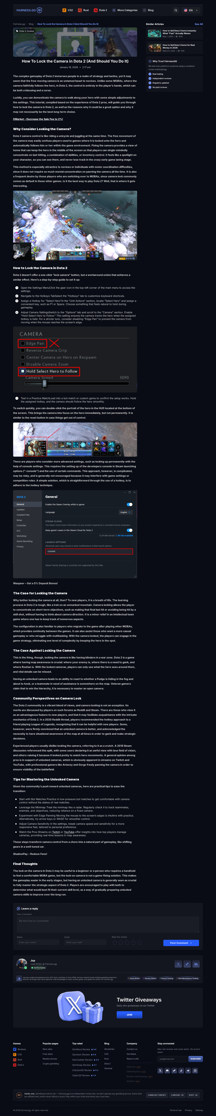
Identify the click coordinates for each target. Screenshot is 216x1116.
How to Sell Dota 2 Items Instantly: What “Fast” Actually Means (180, 32)
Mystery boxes (50, 1058)
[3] (127, 942)
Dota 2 (21, 1065)
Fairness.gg (19, 24)
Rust (20, 1059)
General (108, 1068)
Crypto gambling (51, 1063)
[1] (115, 942)
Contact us (132, 1049)
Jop (33, 960)
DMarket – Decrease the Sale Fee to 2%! (38, 119)
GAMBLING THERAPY (157, 1095)
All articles (109, 1049)
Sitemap (199, 1110)
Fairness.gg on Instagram (195, 1070)
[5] (139, 942)
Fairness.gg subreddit (188, 1070)
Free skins (48, 1054)
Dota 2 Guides (26, 31)
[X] (178, 964)
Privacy (188, 1110)
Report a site (133, 1058)
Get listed (131, 1054)
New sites (47, 1049)
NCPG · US (193, 1095)
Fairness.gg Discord (167, 1070)
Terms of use (176, 1110)
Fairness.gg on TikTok (181, 1070)
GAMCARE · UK (177, 1095)
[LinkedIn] (196, 964)
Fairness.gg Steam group (174, 1070)
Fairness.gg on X (160, 1070)
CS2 (20, 1054)
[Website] (187, 964)
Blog (31, 24)
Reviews (22, 1049)
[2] (121, 942)
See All (199, 24)
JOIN (129, 1014)
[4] (133, 942)
